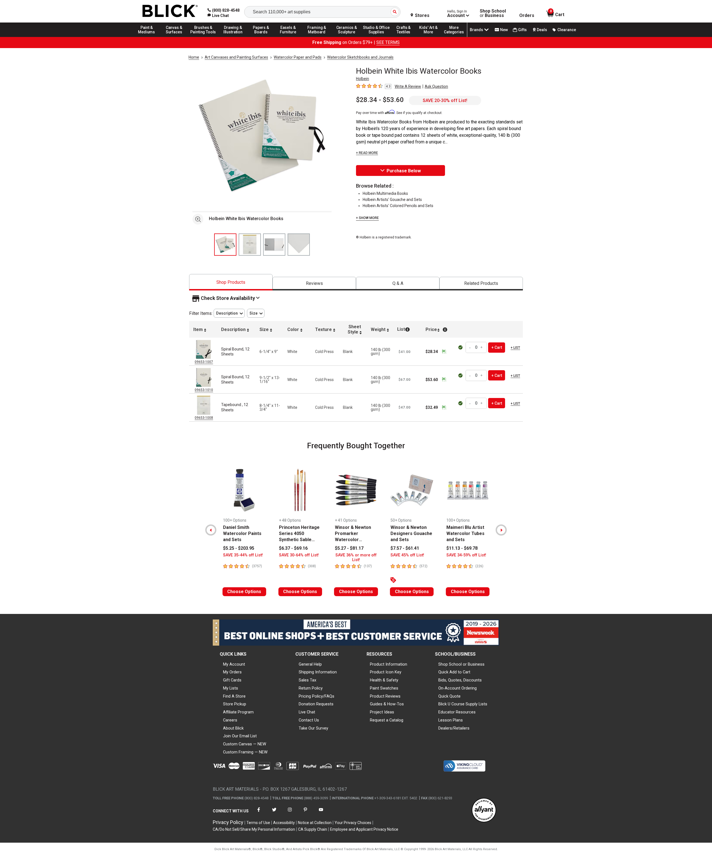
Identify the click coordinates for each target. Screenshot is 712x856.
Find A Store (234, 696)
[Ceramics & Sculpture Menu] (347, 36)
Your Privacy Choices (353, 822)
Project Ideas (382, 712)
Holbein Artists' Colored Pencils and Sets (398, 205)
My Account (234, 664)
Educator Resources (457, 712)
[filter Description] (229, 313)
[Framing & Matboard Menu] (317, 36)
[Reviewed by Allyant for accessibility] (483, 810)
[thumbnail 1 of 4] (225, 244)
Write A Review (408, 86)
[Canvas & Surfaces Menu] (174, 36)
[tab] (231, 282)
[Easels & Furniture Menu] (289, 36)
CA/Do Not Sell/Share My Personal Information (254, 829)
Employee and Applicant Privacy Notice (364, 829)
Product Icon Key (385, 672)
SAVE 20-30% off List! (445, 100)
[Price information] (444, 351)
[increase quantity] (481, 347)
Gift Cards (232, 680)
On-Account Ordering (457, 688)
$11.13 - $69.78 (462, 548)
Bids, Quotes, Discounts (460, 680)
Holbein (362, 78)
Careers (230, 720)
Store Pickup (234, 703)
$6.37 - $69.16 (293, 548)
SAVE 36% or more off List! (356, 557)
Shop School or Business (461, 664)
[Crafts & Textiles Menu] (406, 36)
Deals (542, 30)
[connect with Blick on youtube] (321, 813)
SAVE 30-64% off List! (299, 555)
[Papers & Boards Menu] (263, 36)
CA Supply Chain (312, 829)
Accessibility (284, 822)
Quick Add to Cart (454, 672)
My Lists (230, 688)
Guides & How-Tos (387, 703)
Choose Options (244, 591)
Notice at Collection (315, 822)
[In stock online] (461, 347)
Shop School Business (493, 13)
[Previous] (210, 530)
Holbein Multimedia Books (385, 193)
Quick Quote (449, 696)
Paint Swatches (384, 688)
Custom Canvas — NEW (244, 743)
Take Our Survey (313, 728)
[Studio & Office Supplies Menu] (376, 36)
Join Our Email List (240, 735)
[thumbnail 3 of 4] (274, 244)
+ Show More (367, 218)
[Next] (501, 530)
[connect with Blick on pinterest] (305, 813)
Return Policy (311, 688)
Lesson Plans (450, 720)
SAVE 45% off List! (407, 555)
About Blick (233, 728)
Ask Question (436, 86)
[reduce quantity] (470, 347)
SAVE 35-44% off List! (243, 555)
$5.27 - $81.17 (349, 548)
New (504, 30)
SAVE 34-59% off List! (466, 555)
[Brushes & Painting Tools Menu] (203, 36)
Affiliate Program (238, 712)
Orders (526, 15)
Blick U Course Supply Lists (462, 703)
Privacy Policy (228, 822)
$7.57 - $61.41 (404, 548)
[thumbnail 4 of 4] (299, 244)
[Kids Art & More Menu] (431, 36)
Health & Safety (384, 680)
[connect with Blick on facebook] (258, 813)
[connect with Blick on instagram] (289, 813)
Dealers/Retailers (453, 728)
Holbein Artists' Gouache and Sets (392, 199)
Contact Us (309, 720)
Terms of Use (258, 822)
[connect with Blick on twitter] (274, 813)
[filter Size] (255, 313)
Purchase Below (404, 170)
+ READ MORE (367, 153)
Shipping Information (318, 672)
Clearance (566, 30)
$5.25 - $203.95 (238, 548)
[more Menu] (454, 36)
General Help (310, 664)
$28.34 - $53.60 (380, 100)
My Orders (232, 672)
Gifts (522, 30)
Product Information (388, 664)
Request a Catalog (386, 720)
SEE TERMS (388, 42)
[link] (218, 15)
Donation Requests (316, 703)
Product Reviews (385, 696)
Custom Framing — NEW (245, 752)
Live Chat (307, 712)
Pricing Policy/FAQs (316, 696)
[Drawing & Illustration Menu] (233, 36)
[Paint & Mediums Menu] (149, 36)
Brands (476, 30)
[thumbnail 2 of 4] (250, 244)
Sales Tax (307, 680)
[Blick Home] (170, 11)
